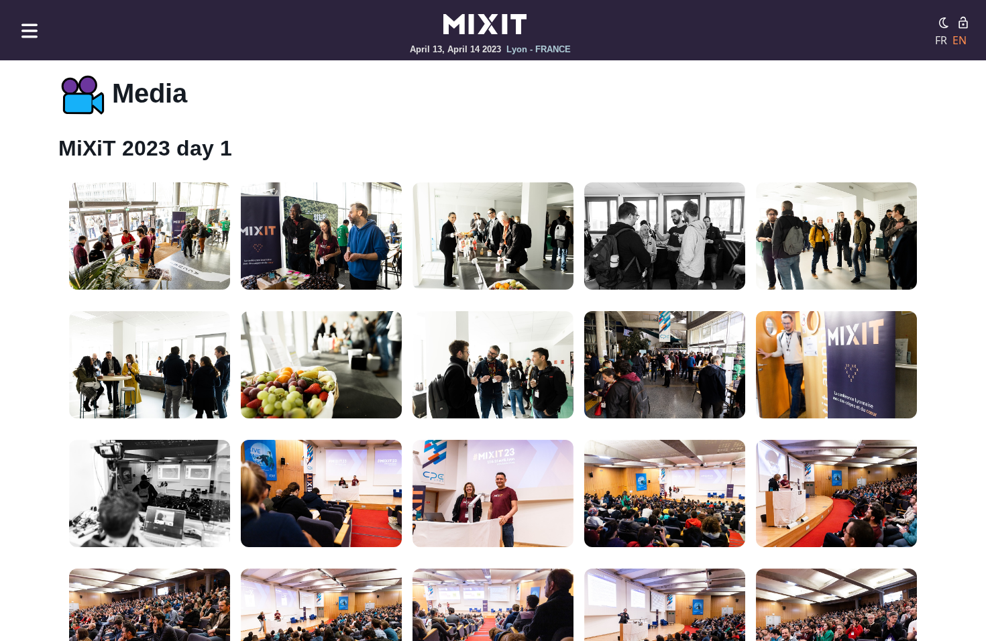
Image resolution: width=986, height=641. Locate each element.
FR (941, 40)
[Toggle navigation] (29, 30)
